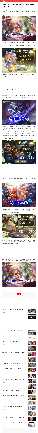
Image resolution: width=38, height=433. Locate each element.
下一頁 (19, 294)
